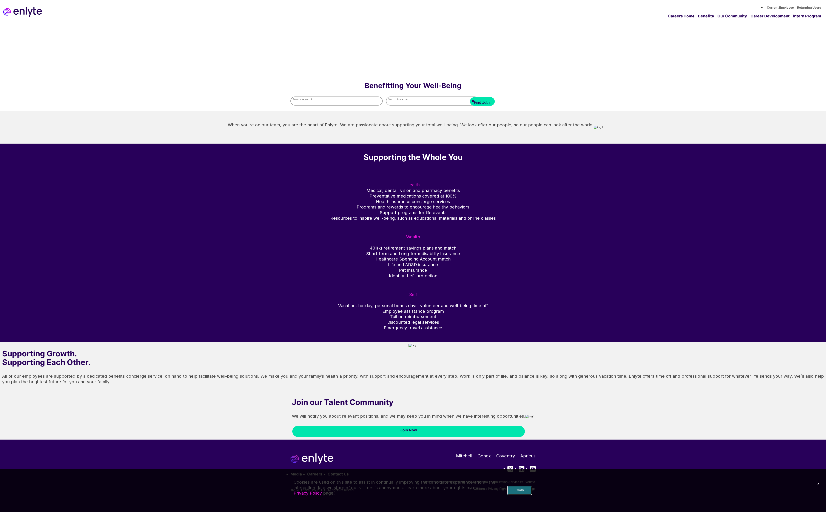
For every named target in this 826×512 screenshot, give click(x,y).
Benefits (706, 16)
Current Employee (780, 7)
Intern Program (807, 16)
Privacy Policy (308, 493)
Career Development (770, 16)
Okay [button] (520, 490)
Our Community (732, 16)
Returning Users (809, 7)
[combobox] (337, 101)
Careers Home (681, 16)
